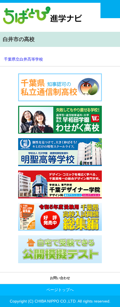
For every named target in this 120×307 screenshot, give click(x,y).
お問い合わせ (60, 278)
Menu (110, 10)
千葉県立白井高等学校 (23, 59)
